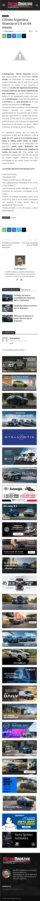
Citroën (14, 217)
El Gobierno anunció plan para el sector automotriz (10, 245)
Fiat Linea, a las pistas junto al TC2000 (30, 244)
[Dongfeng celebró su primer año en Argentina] (7, 308)
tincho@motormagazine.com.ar (13, 889)
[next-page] (7, 326)
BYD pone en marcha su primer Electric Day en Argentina (23, 318)
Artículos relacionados (11, 290)
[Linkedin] (9, 36)
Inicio (3, 12)
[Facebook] (14, 36)
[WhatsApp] (4, 36)
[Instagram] (18, 280)
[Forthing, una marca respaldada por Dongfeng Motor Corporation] (7, 298)
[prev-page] (3, 326)
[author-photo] (20, 266)
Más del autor (26, 290)
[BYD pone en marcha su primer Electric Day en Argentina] (7, 318)
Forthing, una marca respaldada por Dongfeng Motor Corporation (24, 297)
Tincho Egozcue (9, 31)
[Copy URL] (24, 36)
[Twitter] (19, 36)
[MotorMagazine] (20, 5)
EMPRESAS (10, 12)
